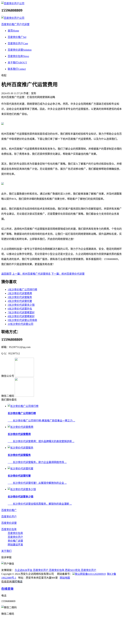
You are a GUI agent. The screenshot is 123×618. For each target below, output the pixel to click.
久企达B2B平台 (24, 570)
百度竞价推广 (17, 37)
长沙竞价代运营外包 (20, 308)
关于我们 (17, 62)
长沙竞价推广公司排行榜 (22, 289)
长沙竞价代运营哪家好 (21, 316)
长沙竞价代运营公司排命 (22, 320)
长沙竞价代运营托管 (20, 301)
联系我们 (17, 69)
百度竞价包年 (18, 56)
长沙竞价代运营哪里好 (21, 312)
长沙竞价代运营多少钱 (21, 305)
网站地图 (65, 577)
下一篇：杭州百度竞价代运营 (68, 273)
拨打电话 (17, 581)
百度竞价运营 (20, 49)
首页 (13, 30)
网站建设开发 (15, 544)
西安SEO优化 (73, 570)
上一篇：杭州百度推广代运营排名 (31, 273)
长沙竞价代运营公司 (20, 324)
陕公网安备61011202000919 (90, 574)
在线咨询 (6, 581)
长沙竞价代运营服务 (20, 297)
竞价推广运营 (15, 540)
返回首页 (6, 273)
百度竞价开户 (18, 43)
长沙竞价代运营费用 (20, 293)
